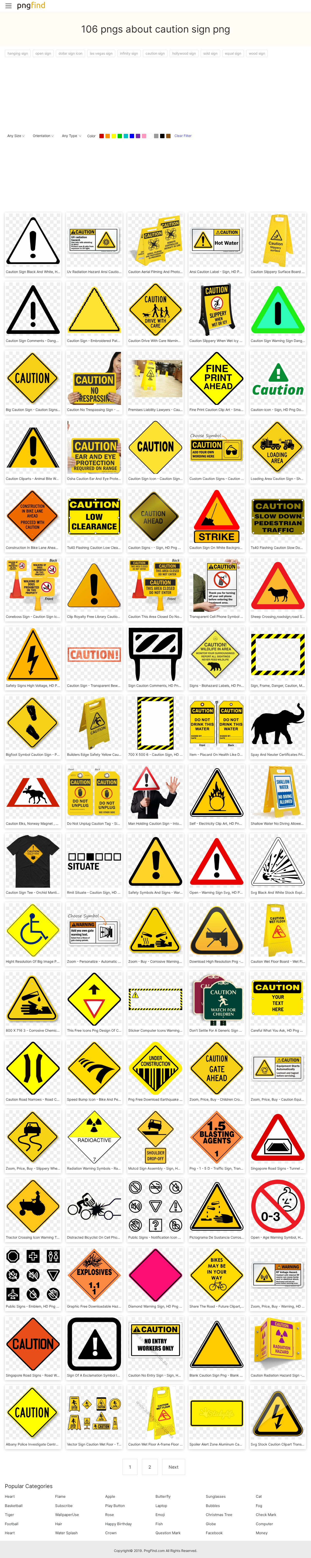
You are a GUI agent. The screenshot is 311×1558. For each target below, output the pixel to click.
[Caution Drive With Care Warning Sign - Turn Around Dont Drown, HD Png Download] (155, 309)
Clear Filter (182, 136)
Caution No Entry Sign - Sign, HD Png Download (166, 1375)
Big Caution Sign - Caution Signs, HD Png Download (47, 410)
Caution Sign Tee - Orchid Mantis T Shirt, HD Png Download (53, 892)
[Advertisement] (150, 94)
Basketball (14, 1505)
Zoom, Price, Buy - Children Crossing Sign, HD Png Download (238, 1099)
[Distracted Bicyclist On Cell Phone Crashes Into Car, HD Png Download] (94, 1206)
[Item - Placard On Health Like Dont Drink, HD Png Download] (217, 723)
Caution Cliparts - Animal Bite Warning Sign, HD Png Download (55, 479)
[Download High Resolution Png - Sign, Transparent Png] (217, 930)
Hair (58, 1524)
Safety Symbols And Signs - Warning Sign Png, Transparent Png (179, 892)
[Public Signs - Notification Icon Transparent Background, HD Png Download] (155, 1206)
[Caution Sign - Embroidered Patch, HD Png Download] (94, 309)
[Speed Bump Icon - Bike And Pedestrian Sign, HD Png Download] (94, 1068)
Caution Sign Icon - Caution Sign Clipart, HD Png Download (175, 479)
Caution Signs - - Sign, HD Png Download (161, 547)
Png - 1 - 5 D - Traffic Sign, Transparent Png (225, 1168)
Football (11, 1524)
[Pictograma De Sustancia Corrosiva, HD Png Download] (217, 1206)
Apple (110, 1496)
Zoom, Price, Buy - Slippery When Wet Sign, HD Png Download (55, 1168)
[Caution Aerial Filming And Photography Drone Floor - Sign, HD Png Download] (155, 240)
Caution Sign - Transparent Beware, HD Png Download (110, 685)
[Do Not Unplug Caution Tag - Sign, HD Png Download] (94, 792)
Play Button (115, 1505)
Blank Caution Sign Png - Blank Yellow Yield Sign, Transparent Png (242, 1375)
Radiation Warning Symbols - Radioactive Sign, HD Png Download (119, 1168)
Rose (109, 1514)
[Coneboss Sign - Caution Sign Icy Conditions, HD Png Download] (33, 585)
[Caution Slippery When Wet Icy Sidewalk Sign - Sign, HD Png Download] (217, 309)
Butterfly (163, 1496)
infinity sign (129, 53)
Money (262, 1533)
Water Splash (66, 1533)
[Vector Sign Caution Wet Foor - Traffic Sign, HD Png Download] (94, 1413)
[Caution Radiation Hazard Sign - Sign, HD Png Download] (278, 1344)
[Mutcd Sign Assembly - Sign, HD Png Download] (155, 1137)
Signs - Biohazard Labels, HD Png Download (225, 685)
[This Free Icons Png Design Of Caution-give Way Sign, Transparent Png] (94, 999)
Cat (259, 1496)
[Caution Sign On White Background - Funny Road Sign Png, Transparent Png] (217, 516)
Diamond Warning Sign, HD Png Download (161, 1306)
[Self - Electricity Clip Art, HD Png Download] (217, 792)
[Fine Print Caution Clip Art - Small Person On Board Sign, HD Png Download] (217, 378)
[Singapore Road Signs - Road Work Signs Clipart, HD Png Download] (33, 1344)
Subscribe (64, 1505)
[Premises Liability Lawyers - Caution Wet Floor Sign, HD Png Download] (155, 378)
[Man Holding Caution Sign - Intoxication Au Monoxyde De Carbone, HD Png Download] (155, 792)
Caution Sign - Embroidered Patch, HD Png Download (109, 341)
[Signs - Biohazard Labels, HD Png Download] (217, 654)
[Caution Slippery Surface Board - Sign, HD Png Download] (278, 240)
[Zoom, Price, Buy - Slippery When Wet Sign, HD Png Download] (33, 1137)
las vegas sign (101, 53)
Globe (211, 1524)
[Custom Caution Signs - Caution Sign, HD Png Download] (217, 447)
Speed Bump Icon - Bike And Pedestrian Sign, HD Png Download (118, 1099)
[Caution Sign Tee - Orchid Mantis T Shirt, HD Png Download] (33, 861)
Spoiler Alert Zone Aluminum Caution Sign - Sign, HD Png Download (243, 1444)
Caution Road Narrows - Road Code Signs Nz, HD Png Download (57, 1099)
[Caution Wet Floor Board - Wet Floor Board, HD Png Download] (278, 930)
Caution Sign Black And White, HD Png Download (45, 272)
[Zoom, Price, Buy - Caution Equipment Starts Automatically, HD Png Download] (278, 1068)
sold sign (210, 53)
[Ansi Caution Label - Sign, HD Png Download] (217, 240)
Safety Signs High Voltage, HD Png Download (42, 685)
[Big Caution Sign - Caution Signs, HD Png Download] (33, 378)
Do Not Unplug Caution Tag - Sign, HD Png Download (109, 823)
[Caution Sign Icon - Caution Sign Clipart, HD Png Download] (155, 447)
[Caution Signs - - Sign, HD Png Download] (155, 516)
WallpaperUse (67, 1514)
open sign (43, 53)
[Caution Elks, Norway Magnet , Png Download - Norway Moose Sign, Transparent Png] (33, 792)
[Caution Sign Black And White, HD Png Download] (33, 240)
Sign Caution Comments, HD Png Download (162, 685)
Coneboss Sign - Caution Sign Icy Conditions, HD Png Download (57, 616)
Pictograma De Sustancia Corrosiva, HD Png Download (233, 1237)
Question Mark (168, 1533)
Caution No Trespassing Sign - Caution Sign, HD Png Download (117, 410)
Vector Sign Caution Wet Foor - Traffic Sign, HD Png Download (116, 1444)
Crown (111, 1533)
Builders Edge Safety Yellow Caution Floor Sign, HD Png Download (119, 754)
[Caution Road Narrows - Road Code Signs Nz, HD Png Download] (33, 1068)
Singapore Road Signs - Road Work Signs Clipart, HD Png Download (60, 1375)
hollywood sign (184, 53)
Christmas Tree (219, 1514)
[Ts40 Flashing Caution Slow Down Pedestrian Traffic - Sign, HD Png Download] (278, 516)
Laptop (161, 1505)
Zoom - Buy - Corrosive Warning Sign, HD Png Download (173, 961)
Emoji (160, 1514)
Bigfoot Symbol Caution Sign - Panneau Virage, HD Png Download (58, 754)
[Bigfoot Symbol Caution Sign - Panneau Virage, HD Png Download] (33, 723)
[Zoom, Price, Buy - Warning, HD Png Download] (278, 1275)
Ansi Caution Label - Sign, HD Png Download (225, 272)
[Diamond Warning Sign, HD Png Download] (155, 1275)
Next (174, 1467)
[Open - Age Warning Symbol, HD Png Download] (278, 1206)
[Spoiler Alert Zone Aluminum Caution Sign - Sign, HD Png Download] (217, 1413)
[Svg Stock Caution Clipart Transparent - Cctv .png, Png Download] (278, 1413)
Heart (10, 1496)
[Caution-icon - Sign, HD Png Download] (278, 378)
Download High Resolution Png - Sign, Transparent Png (233, 961)
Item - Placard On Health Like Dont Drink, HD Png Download (237, 754)
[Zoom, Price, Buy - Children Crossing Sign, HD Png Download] (217, 1068)
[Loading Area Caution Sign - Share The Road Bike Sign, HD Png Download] (278, 447)
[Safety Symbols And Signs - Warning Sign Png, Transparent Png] (155, 861)
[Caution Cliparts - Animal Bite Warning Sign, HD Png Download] (33, 447)
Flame (60, 1496)
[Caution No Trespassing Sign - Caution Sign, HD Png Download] (94, 378)
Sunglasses (216, 1496)
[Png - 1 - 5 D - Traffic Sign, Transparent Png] (217, 1137)
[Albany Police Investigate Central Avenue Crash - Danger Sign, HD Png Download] (33, 1413)
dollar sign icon (70, 53)
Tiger (9, 1514)
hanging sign (18, 53)
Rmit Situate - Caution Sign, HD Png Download (104, 892)
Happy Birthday (118, 1524)
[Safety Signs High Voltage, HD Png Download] (33, 654)
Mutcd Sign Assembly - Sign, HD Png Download (166, 1168)
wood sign (257, 53)
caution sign (155, 53)
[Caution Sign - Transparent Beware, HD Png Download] (94, 654)
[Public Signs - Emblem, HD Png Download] (33, 1275)
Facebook (214, 1533)
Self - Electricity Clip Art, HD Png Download (224, 823)
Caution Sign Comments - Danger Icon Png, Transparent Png (54, 341)
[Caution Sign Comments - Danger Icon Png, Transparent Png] (33, 309)
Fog (259, 1505)
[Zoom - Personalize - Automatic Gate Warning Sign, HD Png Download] (94, 930)
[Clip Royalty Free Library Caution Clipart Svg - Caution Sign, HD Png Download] (94, 585)
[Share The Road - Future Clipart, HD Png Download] (217, 1275)
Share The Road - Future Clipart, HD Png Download (230, 1306)
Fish (159, 1524)
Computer (264, 1524)
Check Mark (266, 1514)
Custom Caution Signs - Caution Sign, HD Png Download (234, 479)
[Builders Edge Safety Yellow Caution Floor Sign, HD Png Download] (94, 723)
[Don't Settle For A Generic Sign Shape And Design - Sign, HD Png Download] (217, 999)
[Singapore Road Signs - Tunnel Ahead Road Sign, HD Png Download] (278, 1137)
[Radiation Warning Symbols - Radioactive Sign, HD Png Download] (94, 1137)
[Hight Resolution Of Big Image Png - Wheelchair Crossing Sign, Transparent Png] (33, 930)
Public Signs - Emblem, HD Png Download (39, 1306)
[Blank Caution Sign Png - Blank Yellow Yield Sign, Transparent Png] (217, 1344)
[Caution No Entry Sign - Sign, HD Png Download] (155, 1344)
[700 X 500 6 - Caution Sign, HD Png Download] (155, 723)
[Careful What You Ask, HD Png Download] (278, 999)
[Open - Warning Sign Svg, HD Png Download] (217, 861)
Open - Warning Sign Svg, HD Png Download (225, 892)
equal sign (233, 53)
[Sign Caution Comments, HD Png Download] (155, 654)
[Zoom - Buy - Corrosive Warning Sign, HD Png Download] (155, 930)
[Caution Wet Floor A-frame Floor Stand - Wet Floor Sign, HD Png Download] (155, 1413)
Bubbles (213, 1505)
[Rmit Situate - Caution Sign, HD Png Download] (94, 861)
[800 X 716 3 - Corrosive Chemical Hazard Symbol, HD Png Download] (33, 999)
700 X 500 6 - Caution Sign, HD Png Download (165, 754)
